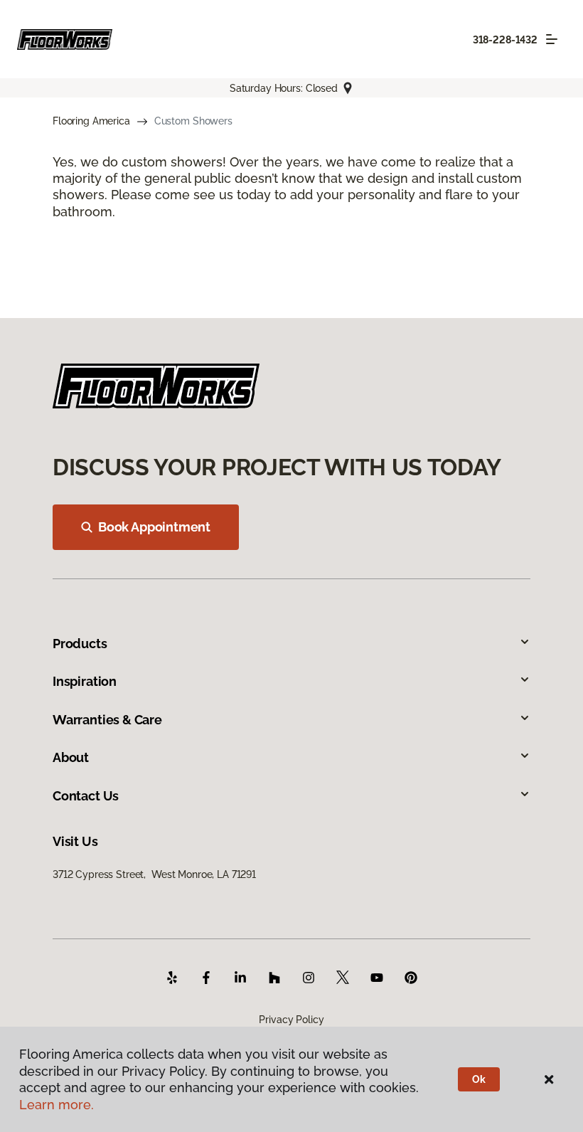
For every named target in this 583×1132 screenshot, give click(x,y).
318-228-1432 (505, 40)
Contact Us (86, 795)
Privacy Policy (291, 1019)
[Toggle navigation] (551, 39)
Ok (479, 1079)
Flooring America (91, 121)
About (71, 757)
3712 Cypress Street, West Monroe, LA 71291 (154, 874)
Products (80, 643)
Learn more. (56, 1104)
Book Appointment (154, 526)
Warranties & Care (107, 719)
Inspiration (85, 681)
